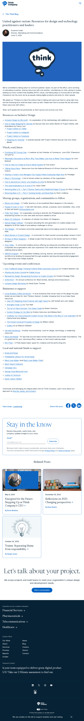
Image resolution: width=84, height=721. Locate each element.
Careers (25, 647)
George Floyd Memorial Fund (16, 371)
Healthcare (8, 627)
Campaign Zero (11, 368)
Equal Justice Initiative (13, 379)
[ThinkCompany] (10, 3)
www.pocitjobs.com (26, 209)
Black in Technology (13, 178)
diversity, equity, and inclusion (24, 391)
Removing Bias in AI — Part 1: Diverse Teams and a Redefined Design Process (35, 189)
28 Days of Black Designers (15, 239)
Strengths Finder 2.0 (15, 305)
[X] (73, 407)
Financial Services (12, 610)
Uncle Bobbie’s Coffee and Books (18, 294)
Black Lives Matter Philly (33, 360)
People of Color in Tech (14, 207)
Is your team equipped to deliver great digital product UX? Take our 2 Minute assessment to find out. (31, 670)
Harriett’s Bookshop (12, 331)
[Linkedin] (33, 685)
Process (5, 650)
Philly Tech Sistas (11, 213)
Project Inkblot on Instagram (18, 132)
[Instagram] (45, 685)
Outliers (10, 326)
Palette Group (34, 272)
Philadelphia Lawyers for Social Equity (19, 357)
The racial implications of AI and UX (19, 186)
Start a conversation (42, 590)
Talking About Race (12, 168)
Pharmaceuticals (11, 616)
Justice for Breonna (12, 375)
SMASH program (11, 254)
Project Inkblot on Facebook (18, 136)
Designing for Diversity (15, 140)
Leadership (17, 406)
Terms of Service (64, 450)
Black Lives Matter (12, 360)
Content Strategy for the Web (18, 312)
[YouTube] (51, 685)
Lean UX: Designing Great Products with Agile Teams (27, 301)
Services (6, 647)
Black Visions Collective (14, 364)
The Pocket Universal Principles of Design (23, 322)
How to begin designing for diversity (19, 124)
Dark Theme (44, 709)
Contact (25, 653)
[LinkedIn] (79, 407)
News (24, 641)
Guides (5, 657)
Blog (24, 644)
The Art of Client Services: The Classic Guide (24, 308)
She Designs (9, 229)
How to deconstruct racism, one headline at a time (24, 182)
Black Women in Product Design (17, 235)
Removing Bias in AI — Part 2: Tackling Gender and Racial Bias (29, 193)
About (4, 644)
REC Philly (9, 343)
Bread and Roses (11, 353)
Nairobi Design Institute (14, 223)
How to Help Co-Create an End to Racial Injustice (24, 165)
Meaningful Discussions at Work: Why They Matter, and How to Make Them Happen (38, 159)
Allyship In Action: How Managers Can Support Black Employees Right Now (34, 175)
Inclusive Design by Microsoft (16, 120)
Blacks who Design (12, 203)
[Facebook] (68, 407)
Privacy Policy (50, 450)
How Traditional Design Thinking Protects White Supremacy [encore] (32, 269)
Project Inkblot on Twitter (17, 129)
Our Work (6, 641)
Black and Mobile (11, 337)
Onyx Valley (9, 245)
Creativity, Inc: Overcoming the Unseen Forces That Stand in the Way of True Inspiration (41, 316)
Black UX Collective (12, 219)
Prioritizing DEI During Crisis (16, 152)
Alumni (25, 650)
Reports (5, 653)
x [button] (71, 717)
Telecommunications (13, 621)
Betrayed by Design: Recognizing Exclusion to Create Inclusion (29, 276)
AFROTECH (9, 280)
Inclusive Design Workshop (15, 283)
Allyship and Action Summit (15, 272)
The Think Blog (11, 14)
